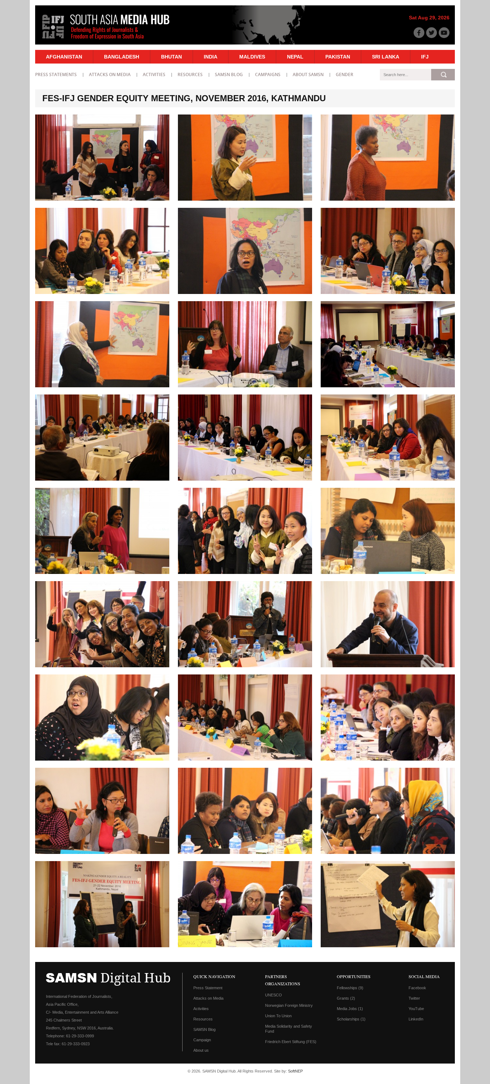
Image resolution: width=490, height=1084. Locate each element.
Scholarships (351, 1019)
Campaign (202, 1040)
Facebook (417, 988)
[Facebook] (419, 32)
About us (201, 1050)
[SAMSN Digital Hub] (111, 40)
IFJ (425, 57)
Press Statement (207, 988)
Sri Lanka (385, 57)
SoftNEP (295, 1071)
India (210, 57)
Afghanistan (64, 57)
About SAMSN (308, 74)
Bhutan (171, 57)
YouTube (416, 1008)
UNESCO (273, 995)
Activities (154, 74)
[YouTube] (444, 32)
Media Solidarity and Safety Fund (288, 1028)
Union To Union (278, 1016)
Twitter (414, 998)
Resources (190, 74)
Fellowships (350, 988)
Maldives (252, 57)
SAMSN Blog (229, 74)
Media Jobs (350, 1008)
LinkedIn (416, 1019)
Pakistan (337, 57)
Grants (346, 998)
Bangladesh (121, 57)
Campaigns (268, 74)
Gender (344, 74)
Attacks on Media (110, 74)
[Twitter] (431, 32)
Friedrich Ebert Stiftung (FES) (290, 1041)
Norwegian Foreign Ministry (289, 1005)
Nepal (295, 57)
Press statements (56, 74)
